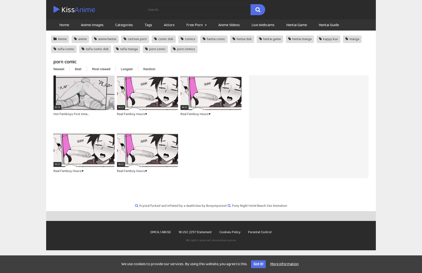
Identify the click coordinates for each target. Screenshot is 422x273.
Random (149, 69)
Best (78, 69)
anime (82, 39)
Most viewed (101, 69)
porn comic (157, 49)
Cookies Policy (230, 232)
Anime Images (92, 25)
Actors (169, 25)
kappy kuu (330, 39)
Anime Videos (229, 25)
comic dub (165, 39)
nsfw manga (128, 49)
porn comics (185, 49)
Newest (58, 69)
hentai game (272, 39)
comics (189, 39)
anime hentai (106, 39)
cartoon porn (137, 39)
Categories (124, 25)
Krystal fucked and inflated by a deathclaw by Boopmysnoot (183, 205)
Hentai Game (296, 25)
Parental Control (260, 232)
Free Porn (194, 25)
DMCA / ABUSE (160, 232)
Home (64, 25)
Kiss (77, 10)
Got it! (258, 264)
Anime (62, 39)
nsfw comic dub (97, 49)
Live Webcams (263, 25)
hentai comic (215, 39)
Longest (127, 69)
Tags (148, 25)
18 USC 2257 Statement (195, 232)
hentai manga (302, 39)
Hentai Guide (329, 25)
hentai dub (244, 39)
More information (284, 264)
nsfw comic (65, 49)
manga (354, 39)
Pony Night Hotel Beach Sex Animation (259, 205)
